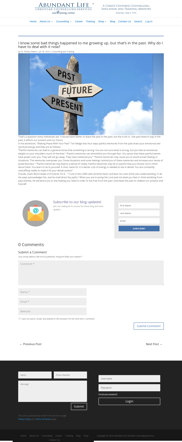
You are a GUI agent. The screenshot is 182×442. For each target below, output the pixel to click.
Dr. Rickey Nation (29, 51)
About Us (45, 21)
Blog (112, 21)
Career (79, 21)
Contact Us (124, 21)
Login (129, 401)
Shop (101, 21)
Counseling (62, 21)
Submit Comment (149, 326)
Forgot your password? (108, 394)
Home (33, 21)
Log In (148, 21)
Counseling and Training (63, 51)
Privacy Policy (24, 419)
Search (138, 21)
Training (90, 21)
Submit (79, 406)
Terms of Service (43, 419)
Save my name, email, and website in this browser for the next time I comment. (58, 318)
